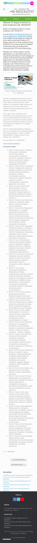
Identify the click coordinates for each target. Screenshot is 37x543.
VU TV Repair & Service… (18, 464)
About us (16, 19)
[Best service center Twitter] (18, 499)
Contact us (28, 19)
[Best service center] (18, 3)
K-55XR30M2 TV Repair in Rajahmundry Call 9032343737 (18, 475)
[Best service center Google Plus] (22, 499)
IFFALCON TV (11, 451)
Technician (23, 533)
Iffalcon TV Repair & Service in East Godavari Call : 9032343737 (17, 35)
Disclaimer (17, 533)
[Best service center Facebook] (14, 499)
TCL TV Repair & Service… (18, 459)
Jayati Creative (21, 537)
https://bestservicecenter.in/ (11, 143)
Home (5, 19)
